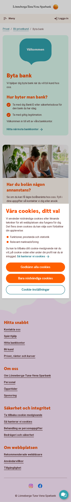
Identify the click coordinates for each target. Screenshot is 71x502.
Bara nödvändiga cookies (35, 278)
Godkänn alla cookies (35, 267)
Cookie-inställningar (36, 289)
